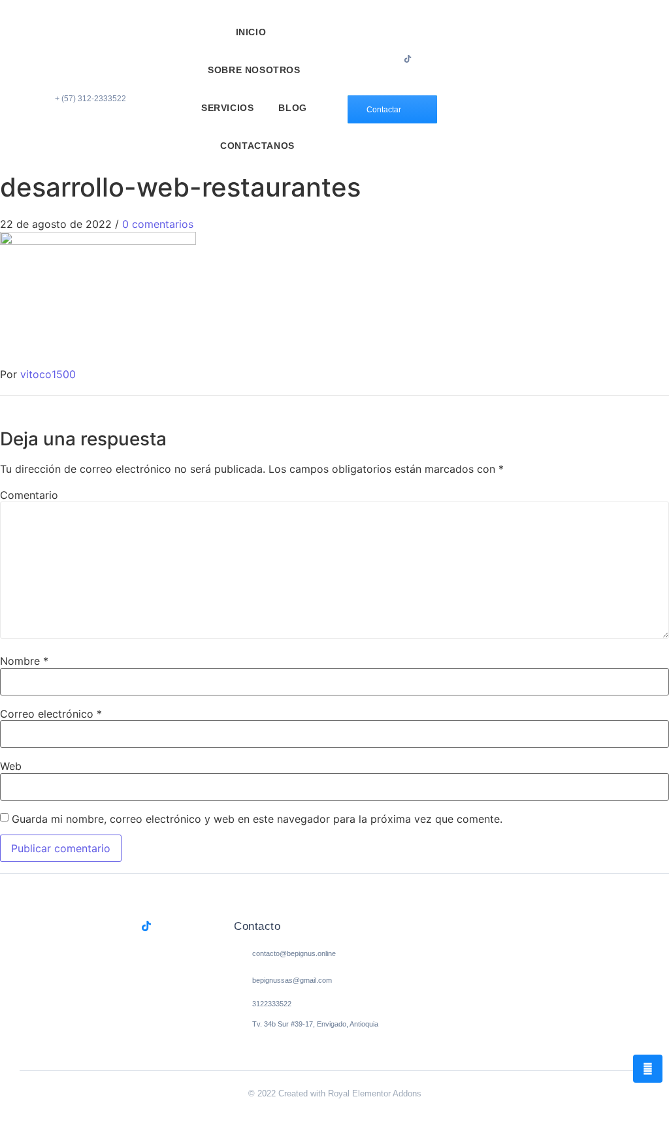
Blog (292, 108)
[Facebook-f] (378, 59)
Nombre (24, 661)
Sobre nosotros (254, 70)
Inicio (251, 32)
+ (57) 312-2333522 (90, 98)
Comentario (29, 495)
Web (11, 766)
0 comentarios (157, 224)
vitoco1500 (48, 374)
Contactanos (257, 145)
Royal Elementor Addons (374, 1093)
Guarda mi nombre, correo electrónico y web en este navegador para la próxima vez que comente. (257, 819)
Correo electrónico (51, 714)
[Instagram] (393, 59)
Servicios (227, 108)
